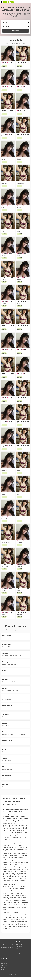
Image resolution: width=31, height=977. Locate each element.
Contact (2, 969)
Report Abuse (4, 967)
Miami (17, 950)
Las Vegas (18, 953)
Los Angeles (19, 946)
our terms (5, 849)
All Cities (18, 955)
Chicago (18, 948)
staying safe (22, 847)
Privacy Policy (4, 965)
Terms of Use (4, 963)
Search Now (15, 30)
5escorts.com (20, 855)
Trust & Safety (4, 961)
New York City (19, 944)
